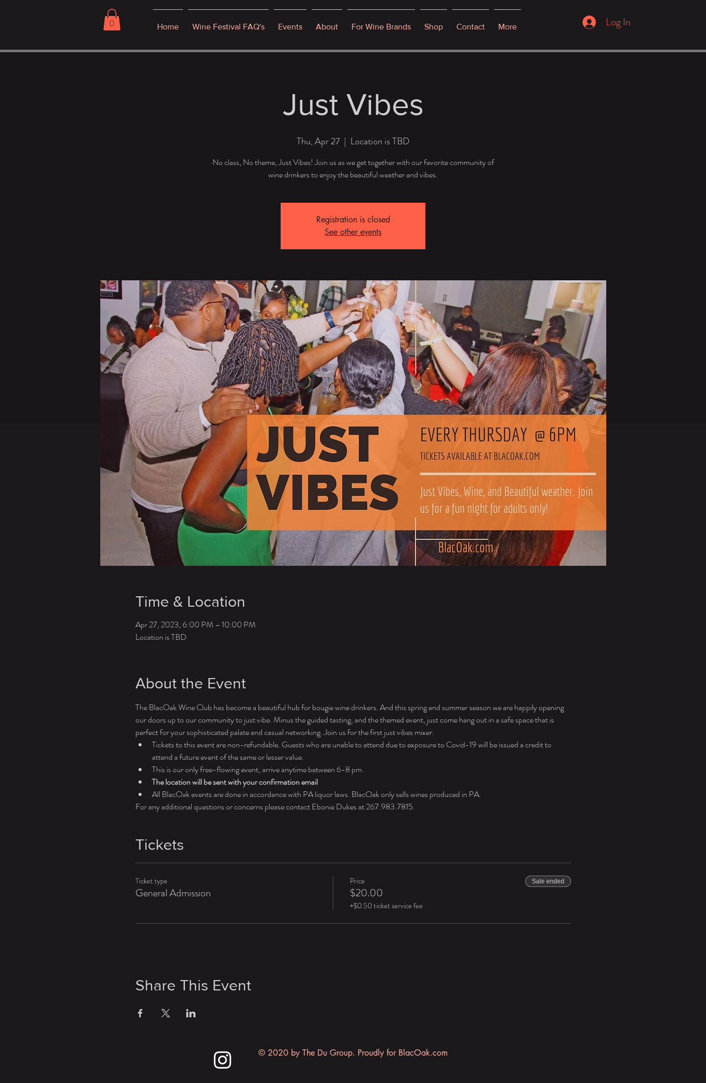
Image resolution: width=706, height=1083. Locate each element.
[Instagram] (222, 1060)
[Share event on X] (166, 1013)
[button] (112, 20)
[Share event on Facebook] (140, 1013)
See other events (353, 232)
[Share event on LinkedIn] (191, 1013)
